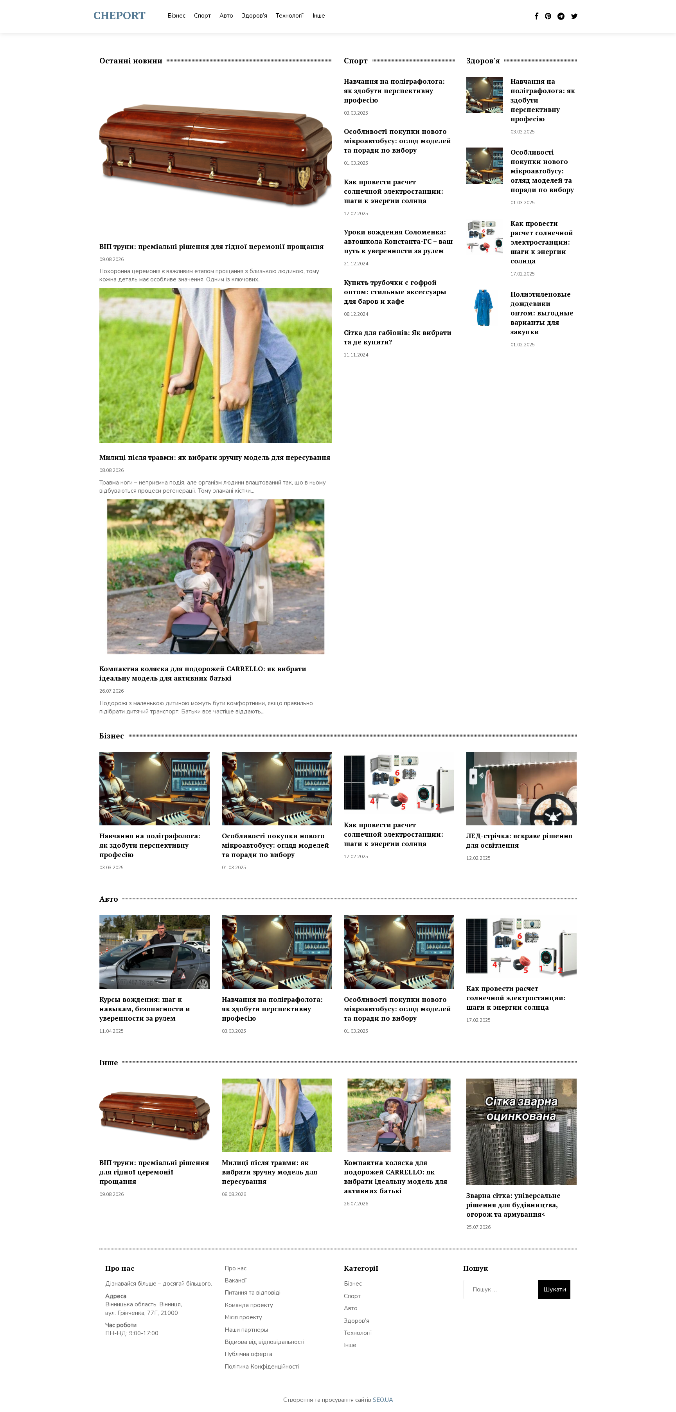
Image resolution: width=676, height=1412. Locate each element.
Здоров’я (254, 16)
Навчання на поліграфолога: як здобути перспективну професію (394, 90)
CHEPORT (119, 15)
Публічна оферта (248, 1354)
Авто (226, 16)
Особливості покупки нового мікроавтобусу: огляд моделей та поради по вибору (397, 141)
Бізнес (176, 16)
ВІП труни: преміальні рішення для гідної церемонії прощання (211, 246)
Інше (319, 16)
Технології (290, 16)
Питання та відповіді (252, 1293)
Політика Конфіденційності (262, 1367)
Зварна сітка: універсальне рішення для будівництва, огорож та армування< (513, 1205)
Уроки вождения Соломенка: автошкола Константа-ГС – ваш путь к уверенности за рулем (398, 241)
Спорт (202, 16)
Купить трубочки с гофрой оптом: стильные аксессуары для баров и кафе (395, 292)
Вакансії (236, 1280)
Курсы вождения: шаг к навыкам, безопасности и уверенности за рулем (144, 1009)
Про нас (235, 1268)
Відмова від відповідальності (264, 1342)
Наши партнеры (246, 1330)
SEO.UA (383, 1400)
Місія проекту (243, 1317)
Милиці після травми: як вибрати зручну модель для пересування (214, 457)
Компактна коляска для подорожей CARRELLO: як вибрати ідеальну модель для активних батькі (202, 673)
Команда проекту (249, 1305)
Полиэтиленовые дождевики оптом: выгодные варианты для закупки (542, 313)
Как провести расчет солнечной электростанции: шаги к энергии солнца (393, 191)
